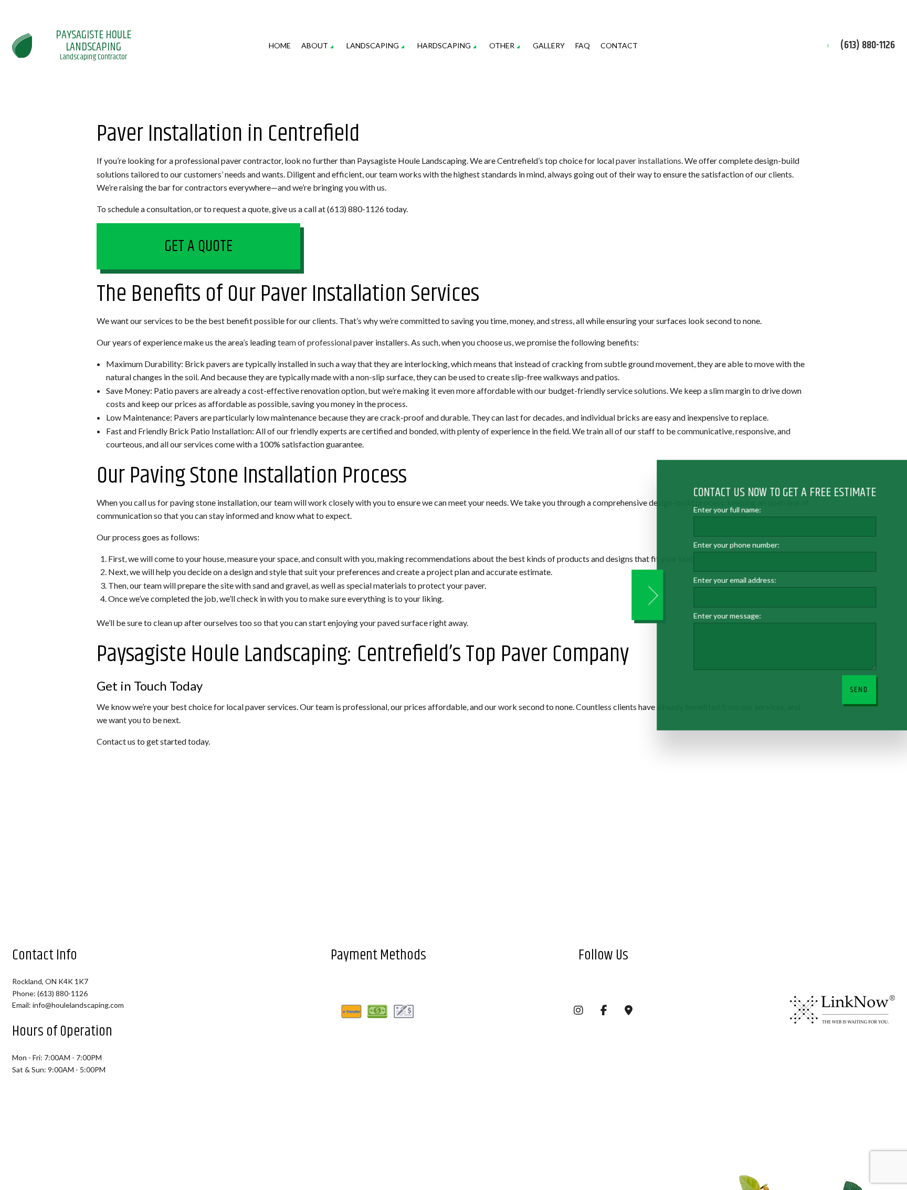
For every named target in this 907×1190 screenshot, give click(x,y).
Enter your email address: (729, 580)
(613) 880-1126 (867, 46)
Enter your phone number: (731, 544)
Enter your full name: (721, 509)
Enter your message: (721, 615)
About (314, 45)
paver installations (648, 161)
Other (501, 45)
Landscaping (372, 45)
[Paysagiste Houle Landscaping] (22, 44)
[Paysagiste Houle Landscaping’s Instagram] (578, 1011)
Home (280, 45)
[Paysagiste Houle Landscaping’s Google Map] (628, 1011)
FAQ (582, 45)
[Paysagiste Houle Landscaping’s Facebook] (604, 1011)
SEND (853, 689)
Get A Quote (198, 247)
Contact (619, 45)
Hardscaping (444, 45)
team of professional (315, 343)
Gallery (549, 45)
